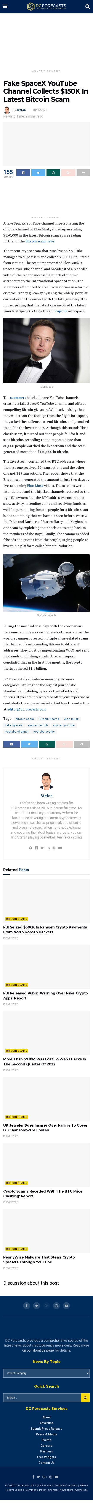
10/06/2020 (40, 110)
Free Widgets (46, 1457)
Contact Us (46, 1462)
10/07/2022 (11, 1136)
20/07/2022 (11, 938)
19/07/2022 (11, 1004)
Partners (46, 1451)
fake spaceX (14, 725)
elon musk (71, 719)
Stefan (21, 110)
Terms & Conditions (66, 1485)
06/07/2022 (11, 1268)
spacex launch (38, 725)
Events (46, 1440)
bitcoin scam (25, 719)
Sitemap (53, 1490)
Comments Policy (36, 1490)
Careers (46, 1445)
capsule (61, 311)
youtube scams (44, 731)
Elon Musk (35, 485)
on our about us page (38, 1350)
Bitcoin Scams (49, 719)
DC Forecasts (21, 1485)
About (46, 1417)
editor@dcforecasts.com (26, 709)
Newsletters (66, 1490)
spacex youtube (64, 725)
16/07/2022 (11, 1070)
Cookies (19, 1490)
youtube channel (17, 731)
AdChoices (81, 1490)
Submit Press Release (46, 1428)
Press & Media (46, 1434)
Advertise (46, 1423)
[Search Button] (85, 1397)
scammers (18, 397)
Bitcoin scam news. (40, 241)
